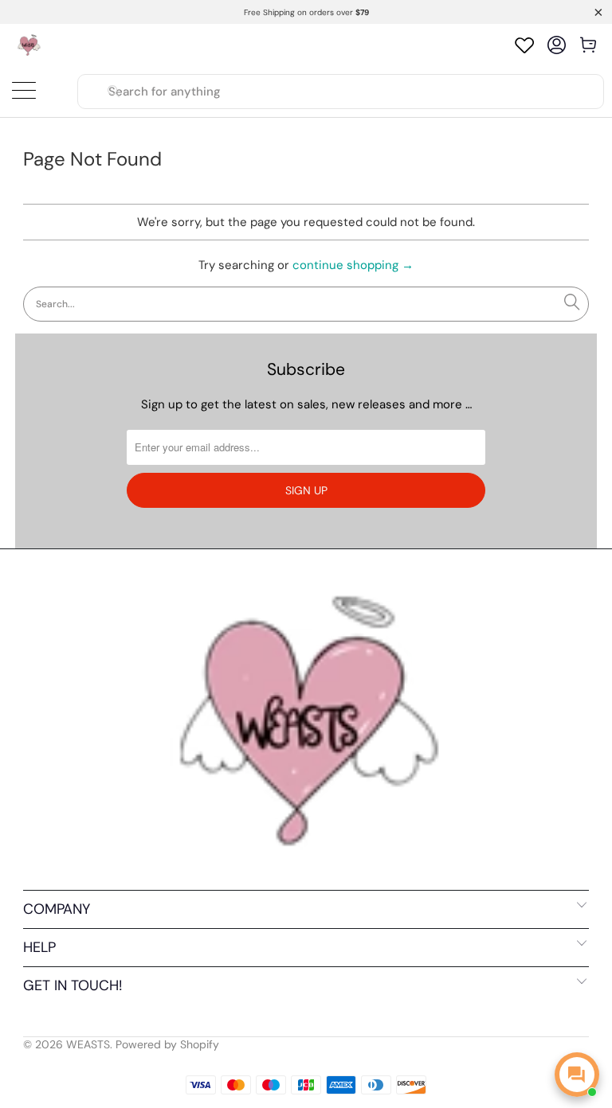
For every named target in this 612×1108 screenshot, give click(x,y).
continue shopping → (353, 265)
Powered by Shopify (167, 1044)
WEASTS (88, 1044)
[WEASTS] (28, 45)
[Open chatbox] (577, 1074)
